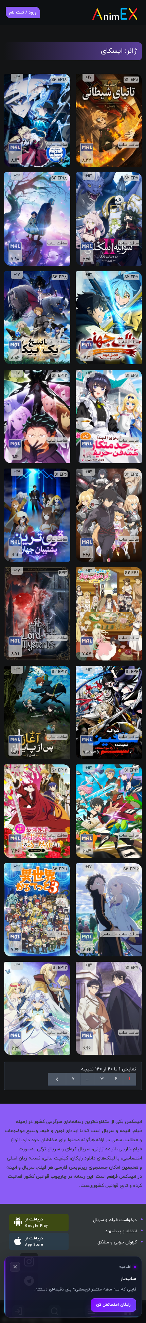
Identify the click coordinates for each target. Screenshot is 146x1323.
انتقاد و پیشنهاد (121, 1231)
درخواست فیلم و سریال (115, 1220)
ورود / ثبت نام (23, 12)
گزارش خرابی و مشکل (117, 1242)
